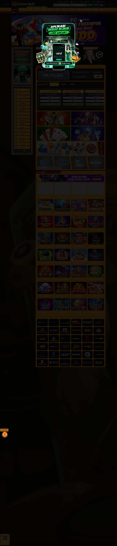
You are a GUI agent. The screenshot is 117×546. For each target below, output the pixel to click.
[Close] (81, 21)
